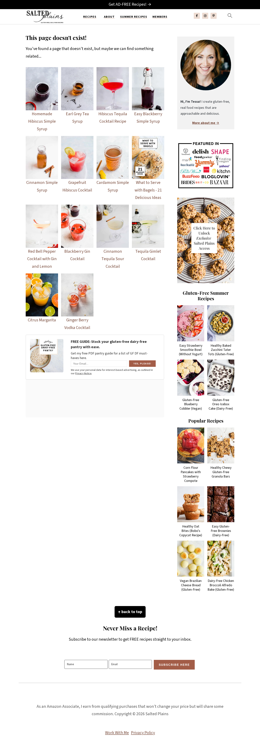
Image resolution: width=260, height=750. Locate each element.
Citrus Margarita (42, 320)
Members (159, 17)
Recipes (89, 17)
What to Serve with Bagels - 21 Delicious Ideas (148, 190)
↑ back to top (130, 612)
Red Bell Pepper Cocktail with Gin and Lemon (42, 258)
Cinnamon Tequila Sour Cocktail (112, 258)
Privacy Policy (143, 733)
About (109, 17)
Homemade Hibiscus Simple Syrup (42, 121)
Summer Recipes (133, 17)
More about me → (205, 123)
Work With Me (117, 733)
